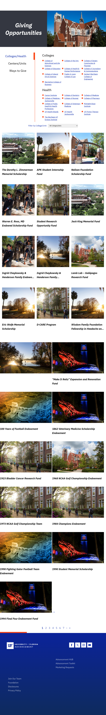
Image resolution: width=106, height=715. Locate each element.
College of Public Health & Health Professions (51, 106)
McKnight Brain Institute (89, 105)
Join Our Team (14, 678)
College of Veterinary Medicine (72, 105)
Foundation (13, 682)
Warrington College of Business (53, 83)
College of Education (52, 69)
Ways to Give (17, 71)
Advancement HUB (64, 659)
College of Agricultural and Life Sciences (52, 63)
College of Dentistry (71, 95)
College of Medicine (91, 95)
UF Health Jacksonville (69, 113)
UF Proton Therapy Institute (91, 113)
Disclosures (13, 686)
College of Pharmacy (92, 98)
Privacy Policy (14, 690)
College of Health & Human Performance (72, 70)
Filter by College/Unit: (37, 125)
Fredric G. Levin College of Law (70, 75)
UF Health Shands (51, 112)
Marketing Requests (65, 667)
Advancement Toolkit (65, 663)
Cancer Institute (51, 95)
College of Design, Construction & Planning (91, 63)
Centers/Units (17, 63)
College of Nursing (71, 98)
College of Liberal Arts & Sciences (51, 75)
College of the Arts (71, 61)
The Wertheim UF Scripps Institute (51, 118)
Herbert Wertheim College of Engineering (91, 76)
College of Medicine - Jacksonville (53, 99)
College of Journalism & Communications (92, 70)
